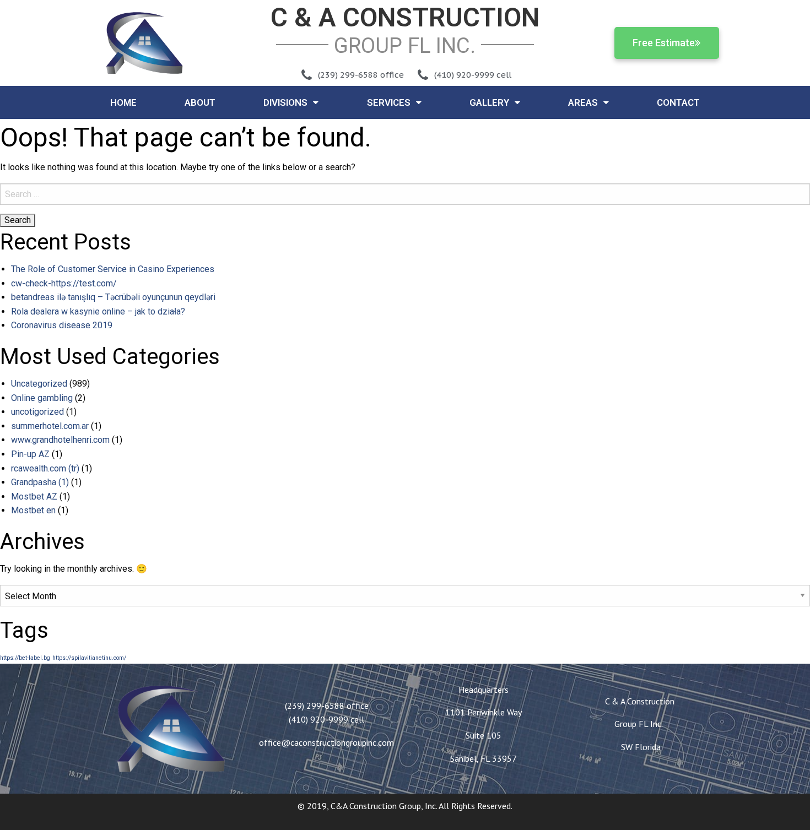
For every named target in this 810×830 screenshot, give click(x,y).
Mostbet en (33, 510)
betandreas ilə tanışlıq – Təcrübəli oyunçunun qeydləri (113, 297)
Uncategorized (39, 383)
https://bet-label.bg (25, 657)
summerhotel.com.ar (50, 426)
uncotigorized (37, 411)
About (200, 102)
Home (123, 102)
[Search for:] (405, 194)
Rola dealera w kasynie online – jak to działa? (98, 311)
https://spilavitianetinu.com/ (89, 657)
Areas (583, 102)
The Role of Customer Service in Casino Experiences (112, 269)
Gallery (489, 102)
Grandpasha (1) (40, 482)
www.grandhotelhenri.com (60, 440)
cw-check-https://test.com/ (64, 283)
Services (389, 102)
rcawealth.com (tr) (45, 468)
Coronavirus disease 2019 (61, 325)
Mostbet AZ (34, 496)
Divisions (285, 102)
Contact (678, 102)
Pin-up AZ (30, 454)
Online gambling (42, 398)
